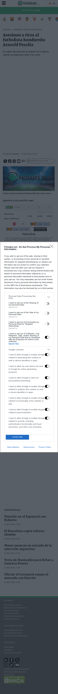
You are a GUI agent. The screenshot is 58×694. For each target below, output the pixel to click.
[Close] (52, 247)
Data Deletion (13, 447)
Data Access (29, 447)
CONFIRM (17, 437)
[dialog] (29, 347)
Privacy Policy (45, 447)
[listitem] (29, 297)
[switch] (47, 303)
